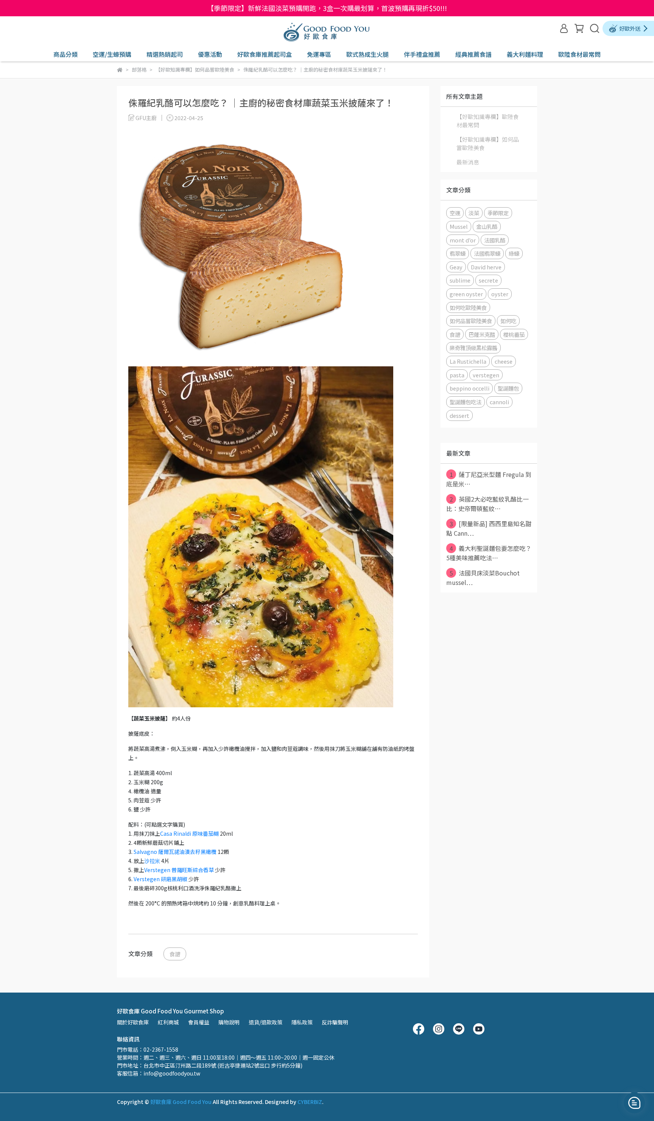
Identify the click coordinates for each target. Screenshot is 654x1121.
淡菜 (474, 213)
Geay (456, 267)
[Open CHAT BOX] (634, 1102)
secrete (488, 280)
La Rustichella (468, 361)
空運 (455, 213)
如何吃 (508, 321)
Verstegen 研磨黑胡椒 (160, 879)
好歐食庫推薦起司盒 (264, 54)
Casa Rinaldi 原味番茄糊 (189, 833)
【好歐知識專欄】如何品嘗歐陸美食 (487, 143)
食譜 (175, 954)
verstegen (486, 375)
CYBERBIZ (309, 1101)
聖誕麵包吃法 (465, 402)
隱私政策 (302, 1022)
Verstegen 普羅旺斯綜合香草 (179, 870)
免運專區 (319, 54)
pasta (457, 375)
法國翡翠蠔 (487, 253)
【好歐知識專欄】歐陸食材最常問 (487, 121)
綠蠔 (514, 253)
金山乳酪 (486, 226)
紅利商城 (168, 1022)
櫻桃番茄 (514, 334)
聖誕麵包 (508, 388)
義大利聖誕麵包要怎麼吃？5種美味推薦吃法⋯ (488, 553)
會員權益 (198, 1022)
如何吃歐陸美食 (468, 307)
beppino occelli (469, 388)
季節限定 (498, 213)
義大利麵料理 (525, 54)
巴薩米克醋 (482, 334)
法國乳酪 (494, 240)
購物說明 (229, 1022)
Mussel (459, 226)
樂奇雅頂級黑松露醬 (473, 348)
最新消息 (467, 162)
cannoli (499, 402)
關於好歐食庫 (133, 1022)
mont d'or (463, 240)
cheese (503, 361)
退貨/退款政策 (265, 1022)
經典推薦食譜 (473, 54)
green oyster (466, 294)
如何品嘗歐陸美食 (471, 321)
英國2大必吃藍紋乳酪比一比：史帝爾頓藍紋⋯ (487, 503)
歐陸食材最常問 (579, 54)
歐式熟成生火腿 (367, 54)
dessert (459, 415)
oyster (499, 294)
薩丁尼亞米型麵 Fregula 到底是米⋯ (488, 479)
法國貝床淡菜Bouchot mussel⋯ (483, 577)
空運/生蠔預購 (112, 54)
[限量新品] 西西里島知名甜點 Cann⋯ (488, 528)
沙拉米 (152, 861)
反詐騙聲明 (335, 1022)
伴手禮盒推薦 (422, 54)
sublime (460, 280)
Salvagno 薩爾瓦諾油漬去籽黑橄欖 (175, 851)
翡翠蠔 (458, 253)
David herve (486, 267)
